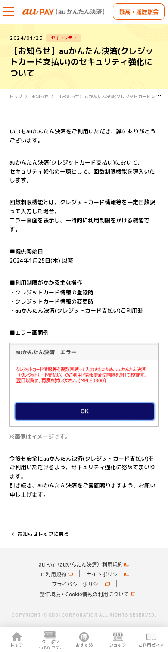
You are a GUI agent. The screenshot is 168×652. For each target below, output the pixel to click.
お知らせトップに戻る (43, 534)
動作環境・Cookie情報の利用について (84, 594)
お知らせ (40, 96)
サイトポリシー (105, 574)
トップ (15, 96)
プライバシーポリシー (77, 584)
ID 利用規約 (52, 574)
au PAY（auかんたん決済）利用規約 (81, 564)
